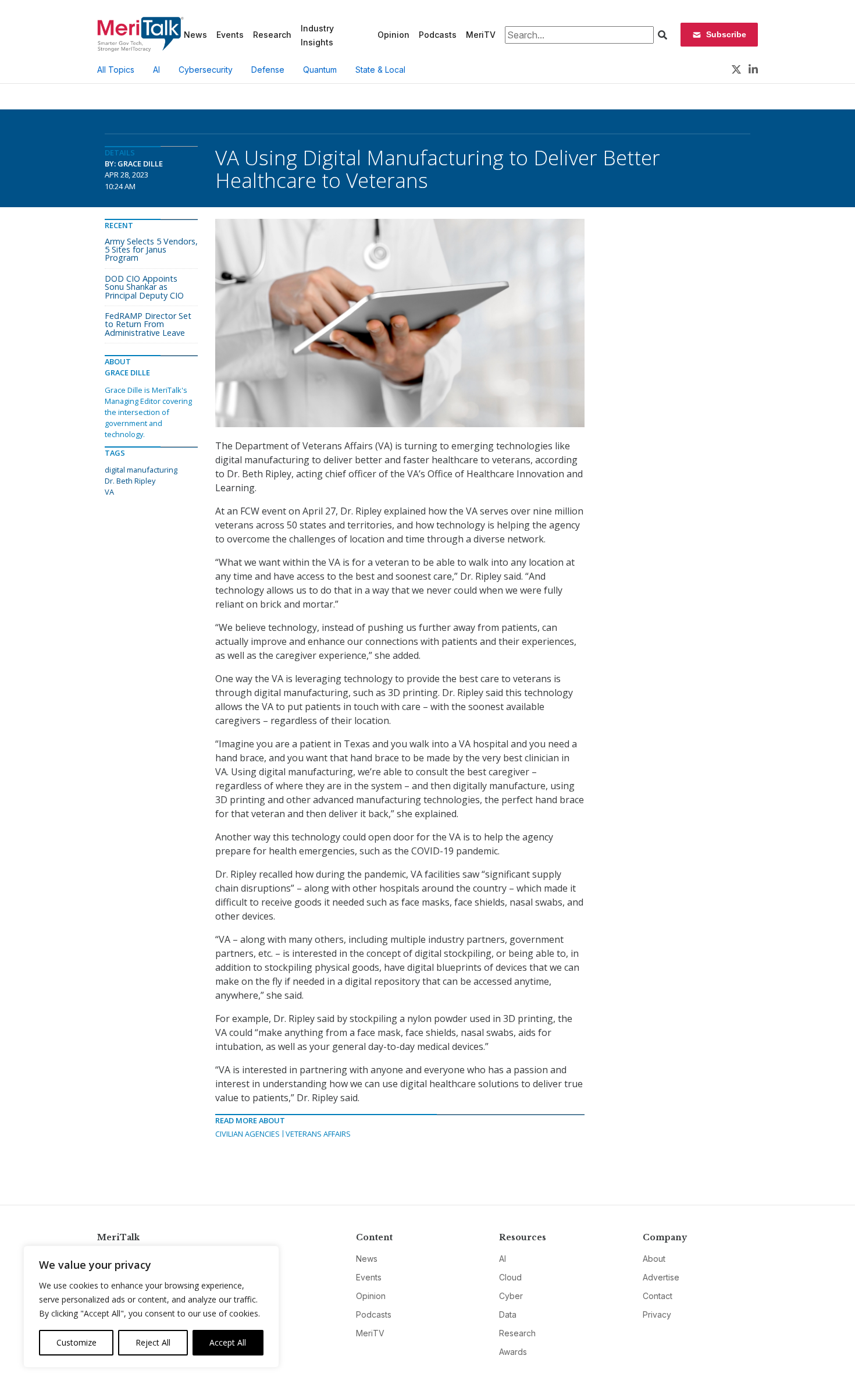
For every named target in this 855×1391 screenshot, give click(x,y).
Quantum (320, 69)
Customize (76, 1342)
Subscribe (726, 34)
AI (156, 69)
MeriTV (481, 35)
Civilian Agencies (247, 1134)
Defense (267, 69)
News (195, 35)
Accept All (227, 1342)
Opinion (393, 35)
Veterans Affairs (318, 1134)
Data (507, 1314)
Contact (657, 1296)
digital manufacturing (141, 469)
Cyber (511, 1296)
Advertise (661, 1277)
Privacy (657, 1314)
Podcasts (438, 35)
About (654, 1259)
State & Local (380, 69)
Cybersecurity (206, 69)
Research (272, 35)
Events (230, 35)
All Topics (115, 69)
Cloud (510, 1277)
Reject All (153, 1342)
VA (109, 492)
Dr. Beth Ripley (130, 481)
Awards (513, 1352)
